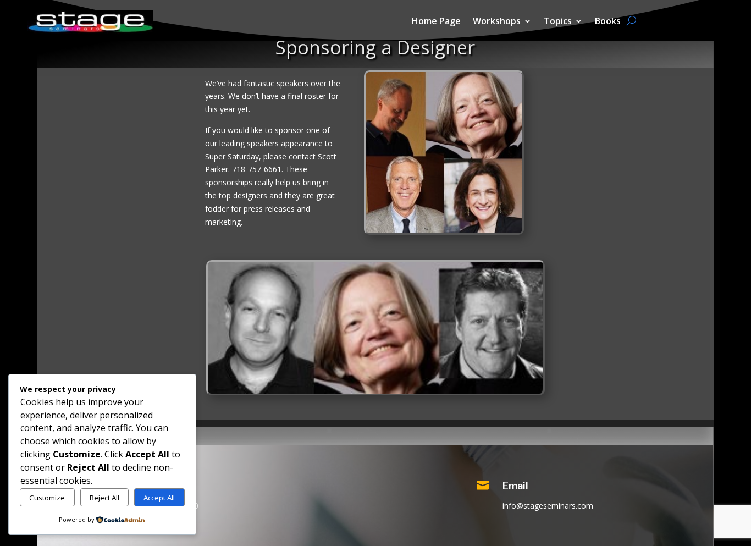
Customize (47, 498)
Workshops (497, 22)
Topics (558, 22)
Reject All (104, 498)
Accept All (159, 498)
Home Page (436, 22)
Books (608, 22)
